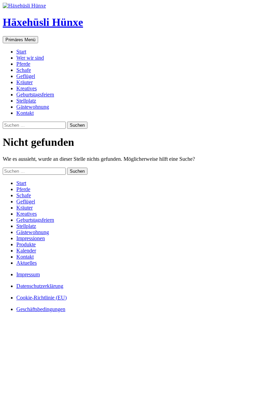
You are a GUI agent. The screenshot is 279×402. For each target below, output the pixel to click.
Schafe (23, 70)
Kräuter (24, 82)
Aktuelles (26, 263)
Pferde (23, 64)
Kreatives (26, 88)
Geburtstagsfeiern (35, 94)
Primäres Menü (20, 39)
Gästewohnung (32, 107)
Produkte (26, 244)
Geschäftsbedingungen (40, 309)
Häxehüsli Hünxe (43, 22)
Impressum (28, 274)
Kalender (26, 250)
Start (21, 52)
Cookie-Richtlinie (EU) (41, 297)
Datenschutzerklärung (39, 286)
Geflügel (25, 76)
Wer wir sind (30, 58)
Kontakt (25, 113)
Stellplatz (26, 101)
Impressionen (30, 238)
